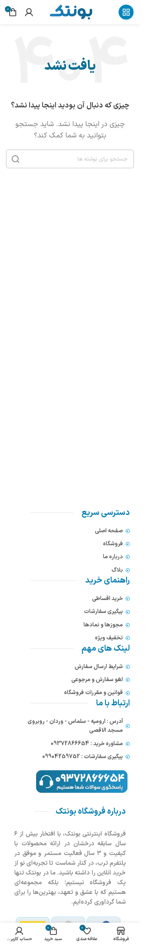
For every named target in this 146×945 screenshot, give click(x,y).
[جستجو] (15, 159)
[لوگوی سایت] (71, 12)
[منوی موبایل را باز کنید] (126, 12)
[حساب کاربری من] (29, 12)
